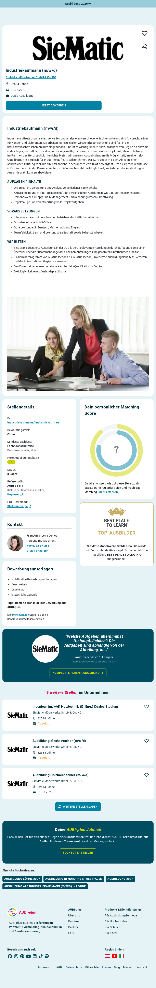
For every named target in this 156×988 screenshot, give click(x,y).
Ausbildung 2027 (120, 878)
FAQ (71, 933)
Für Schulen (112, 927)
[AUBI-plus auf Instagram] (16, 956)
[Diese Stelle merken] (144, 34)
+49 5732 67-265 (38, 545)
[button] (54, 105)
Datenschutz (73, 967)
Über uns (74, 915)
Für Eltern (111, 933)
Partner (73, 927)
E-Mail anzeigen (38, 550)
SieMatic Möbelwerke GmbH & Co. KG (31, 77)
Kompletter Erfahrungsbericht (78, 672)
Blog (117, 967)
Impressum (45, 967)
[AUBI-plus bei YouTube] (28, 956)
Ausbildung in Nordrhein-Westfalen (73, 878)
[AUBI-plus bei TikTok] (40, 956)
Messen (128, 967)
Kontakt (141, 967)
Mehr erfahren (108, 492)
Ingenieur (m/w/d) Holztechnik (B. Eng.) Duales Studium (75, 706)
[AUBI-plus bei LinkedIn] (34, 956)
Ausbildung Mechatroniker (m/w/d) (59, 741)
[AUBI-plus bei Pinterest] (22, 956)
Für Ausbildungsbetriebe (121, 915)
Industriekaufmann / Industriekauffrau (33, 422)
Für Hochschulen (116, 921)
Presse (106, 967)
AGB (59, 967)
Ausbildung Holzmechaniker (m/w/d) (60, 775)
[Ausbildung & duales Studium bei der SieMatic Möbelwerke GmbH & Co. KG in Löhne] (78, 48)
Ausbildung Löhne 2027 (22, 878)
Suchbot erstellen (78, 852)
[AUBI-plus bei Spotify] (47, 956)
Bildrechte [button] (92, 967)
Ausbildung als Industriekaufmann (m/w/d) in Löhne (45, 886)
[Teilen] (144, 47)
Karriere (73, 921)
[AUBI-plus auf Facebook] (10, 956)
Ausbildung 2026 (76, 3)
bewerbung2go (20, 614)
